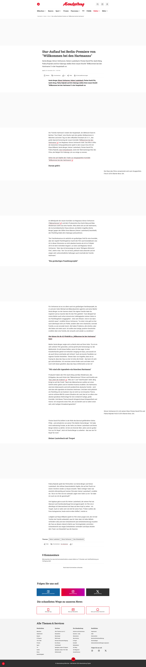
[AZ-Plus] (38, 4)
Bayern (50, 11)
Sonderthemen (76, 652)
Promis (66, 11)
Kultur (96, 11)
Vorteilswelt (58, 645)
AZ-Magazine (76, 649)
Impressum (94, 631)
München (40, 11)
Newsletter (57, 633)
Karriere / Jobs (76, 633)
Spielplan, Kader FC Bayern (61, 647)
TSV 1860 (39, 640)
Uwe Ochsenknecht (65, 150)
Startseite (39, 16)
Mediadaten (76, 645)
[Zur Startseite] (74, 6)
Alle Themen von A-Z (60, 631)
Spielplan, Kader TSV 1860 (61, 649)
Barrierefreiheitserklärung (97, 638)
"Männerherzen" (54, 223)
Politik (89, 11)
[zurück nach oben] (73, 660)
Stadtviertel (39, 633)
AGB (92, 633)
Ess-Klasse (57, 643)
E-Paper (75, 640)
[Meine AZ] (107, 4)
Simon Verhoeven (64, 80)
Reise (38, 652)
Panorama (74, 11)
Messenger (57, 636)
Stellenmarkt (58, 652)
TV (83, 11)
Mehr (104, 11)
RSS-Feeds (57, 638)
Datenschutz (94, 636)
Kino (49, 16)
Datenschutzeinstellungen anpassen (100, 643)
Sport (57, 11)
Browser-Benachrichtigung (61, 640)
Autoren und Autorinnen (79, 631)
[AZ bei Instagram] (99, 651)
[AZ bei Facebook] (92, 651)
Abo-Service (76, 638)
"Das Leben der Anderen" (57, 380)
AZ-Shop (75, 647)
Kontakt (75, 643)
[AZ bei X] (106, 651)
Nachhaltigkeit (40, 654)
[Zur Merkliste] (102, 4)
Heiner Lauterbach (77, 80)
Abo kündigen (94, 640)
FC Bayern (39, 638)
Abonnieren (76, 636)
